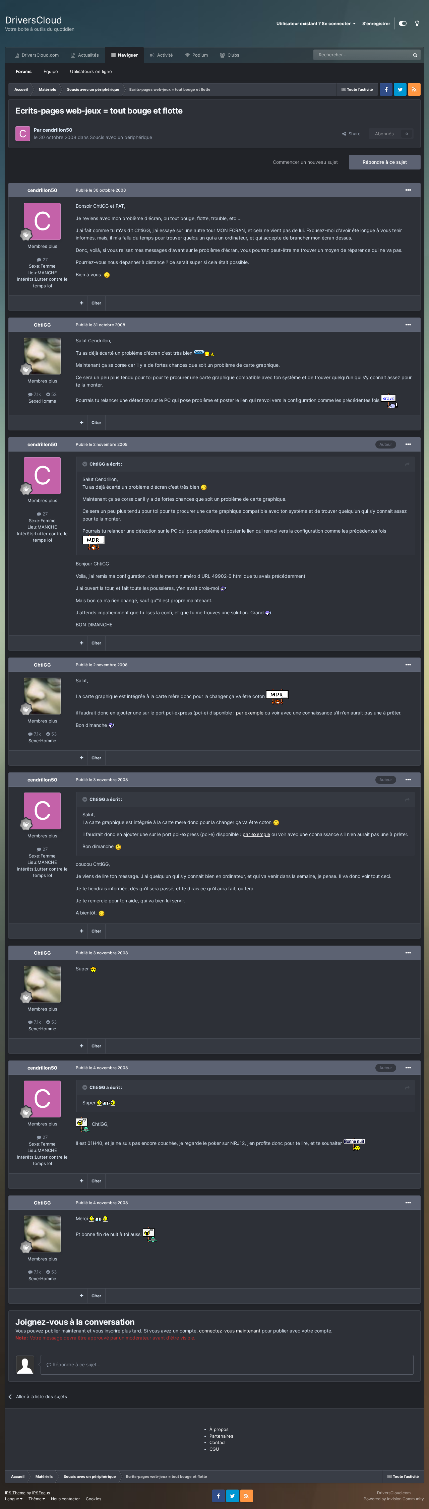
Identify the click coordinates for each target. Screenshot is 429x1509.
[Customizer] (402, 23)
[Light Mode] (417, 23)
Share (353, 133)
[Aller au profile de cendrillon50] (22, 133)
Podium (199, 55)
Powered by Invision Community (394, 1498)
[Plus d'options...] (408, 190)
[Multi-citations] (81, 303)
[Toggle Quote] (85, 464)
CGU (214, 1449)
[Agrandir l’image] (107, 274)
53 (53, 394)
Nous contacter (65, 1498)
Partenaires (221, 1436)
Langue (12, 1498)
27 (44, 259)
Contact (217, 1442)
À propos (219, 1429)
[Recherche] (415, 55)
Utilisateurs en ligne (91, 71)
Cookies (93, 1498)
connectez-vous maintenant (229, 1330)
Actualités (88, 55)
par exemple (249, 712)
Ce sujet (393, 54)
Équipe (51, 71)
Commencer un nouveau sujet (305, 162)
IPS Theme (15, 1492)
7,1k (37, 394)
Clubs (232, 55)
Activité (164, 55)
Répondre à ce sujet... (76, 1364)
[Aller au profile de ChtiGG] (42, 356)
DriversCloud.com (39, 55)
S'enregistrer (376, 23)
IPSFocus (41, 1492)
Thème (35, 1498)
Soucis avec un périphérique (121, 137)
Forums (24, 71)
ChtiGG (42, 325)
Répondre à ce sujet (385, 162)
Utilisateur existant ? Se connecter (315, 23)
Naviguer (127, 55)
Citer (96, 302)
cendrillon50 (57, 130)
